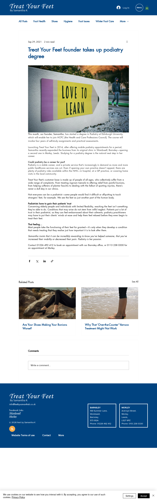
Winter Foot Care (105, 21)
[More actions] (127, 42)
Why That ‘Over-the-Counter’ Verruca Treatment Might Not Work (107, 326)
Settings (129, 495)
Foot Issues (84, 21)
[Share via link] (52, 261)
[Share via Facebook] (29, 261)
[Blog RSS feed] (12, 429)
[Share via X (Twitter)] (37, 261)
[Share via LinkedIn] (44, 261)
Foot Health (39, 21)
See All (135, 281)
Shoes (55, 21)
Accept (143, 495)
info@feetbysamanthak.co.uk (22, 404)
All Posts (23, 21)
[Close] (153, 496)
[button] (147, 7)
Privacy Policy (18, 497)
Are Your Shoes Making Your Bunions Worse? (45, 326)
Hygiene (68, 21)
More (122, 21)
